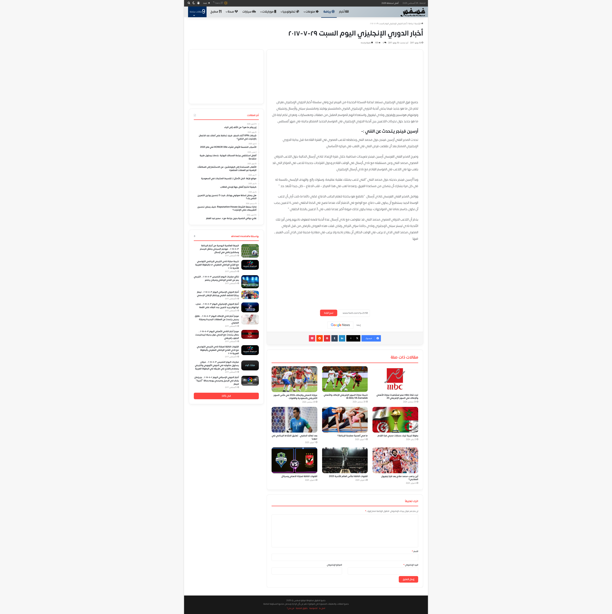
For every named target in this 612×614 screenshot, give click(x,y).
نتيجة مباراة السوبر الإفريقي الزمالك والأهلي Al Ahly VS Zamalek (346, 396)
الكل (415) (226, 396)
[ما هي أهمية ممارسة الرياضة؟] (345, 420)
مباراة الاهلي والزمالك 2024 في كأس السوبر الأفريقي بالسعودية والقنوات (295, 396)
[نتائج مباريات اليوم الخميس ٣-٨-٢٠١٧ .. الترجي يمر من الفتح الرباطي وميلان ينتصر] (250, 281)
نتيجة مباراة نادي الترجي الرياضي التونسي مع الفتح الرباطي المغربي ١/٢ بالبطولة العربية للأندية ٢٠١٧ (217, 265)
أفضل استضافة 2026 (390, 3)
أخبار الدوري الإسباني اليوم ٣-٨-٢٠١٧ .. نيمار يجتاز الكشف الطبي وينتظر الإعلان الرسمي (218, 293)
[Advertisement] (345, 72)
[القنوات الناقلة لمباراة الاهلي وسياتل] (294, 460)
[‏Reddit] (319, 338)
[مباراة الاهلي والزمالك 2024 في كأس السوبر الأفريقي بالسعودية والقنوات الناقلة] (294, 379)
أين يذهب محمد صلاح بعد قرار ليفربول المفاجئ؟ (399, 477)
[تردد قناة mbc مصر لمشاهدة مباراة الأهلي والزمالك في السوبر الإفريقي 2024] (395, 379)
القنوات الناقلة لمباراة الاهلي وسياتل (299, 476)
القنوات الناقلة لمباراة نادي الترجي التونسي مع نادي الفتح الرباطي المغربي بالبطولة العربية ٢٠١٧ (218, 350)
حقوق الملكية (302, 608)
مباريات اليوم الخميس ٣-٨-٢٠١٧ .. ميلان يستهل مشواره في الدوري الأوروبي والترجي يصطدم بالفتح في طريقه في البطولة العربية (217, 365)
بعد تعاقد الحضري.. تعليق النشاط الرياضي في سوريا (294, 437)
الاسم (415, 551)
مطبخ (214, 11)
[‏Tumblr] (334, 338)
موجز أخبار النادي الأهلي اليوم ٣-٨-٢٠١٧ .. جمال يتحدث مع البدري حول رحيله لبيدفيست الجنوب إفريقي (217, 335)
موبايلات (268, 11)
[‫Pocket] (312, 338)
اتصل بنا (322, 608)
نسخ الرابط (328, 313)
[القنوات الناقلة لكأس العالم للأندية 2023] (345, 460)
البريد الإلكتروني (410, 565)
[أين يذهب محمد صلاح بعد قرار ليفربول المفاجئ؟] (395, 460)
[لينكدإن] (342, 338)
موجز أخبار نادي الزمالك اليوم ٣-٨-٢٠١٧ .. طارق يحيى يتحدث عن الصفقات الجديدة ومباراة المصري (217, 319)
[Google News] (340, 325)
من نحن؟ (290, 608)
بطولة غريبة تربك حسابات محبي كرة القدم (398, 436)
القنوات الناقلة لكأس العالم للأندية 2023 (348, 476)
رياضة (327, 11)
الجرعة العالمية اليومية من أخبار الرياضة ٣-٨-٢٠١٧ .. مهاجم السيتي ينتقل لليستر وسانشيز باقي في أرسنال (219, 249)
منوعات (311, 11)
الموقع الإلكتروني (334, 565)
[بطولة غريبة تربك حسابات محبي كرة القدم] (395, 420)
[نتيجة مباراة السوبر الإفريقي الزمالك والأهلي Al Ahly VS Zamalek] (345, 379)
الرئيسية (418, 23)
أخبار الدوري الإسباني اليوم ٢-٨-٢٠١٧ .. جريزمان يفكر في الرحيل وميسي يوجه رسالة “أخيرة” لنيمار (216, 380)
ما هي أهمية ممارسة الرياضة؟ (352, 436)
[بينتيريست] (327, 338)
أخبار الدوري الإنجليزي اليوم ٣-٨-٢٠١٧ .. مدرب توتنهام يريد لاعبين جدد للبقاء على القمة (217, 305)
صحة (231, 11)
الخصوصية (313, 608)
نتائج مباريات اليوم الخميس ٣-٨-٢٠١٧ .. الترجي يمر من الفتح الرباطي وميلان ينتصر (216, 278)
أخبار (342, 11)
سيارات (247, 11)
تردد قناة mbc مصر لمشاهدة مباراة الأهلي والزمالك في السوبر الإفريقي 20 (397, 396)
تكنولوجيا (289, 11)
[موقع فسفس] (413, 12)
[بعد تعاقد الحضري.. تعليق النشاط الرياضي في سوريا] (294, 420)
